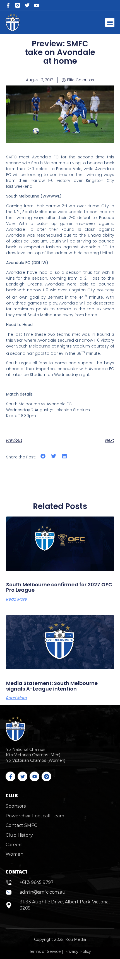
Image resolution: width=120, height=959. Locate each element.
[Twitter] (27, 5)
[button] (109, 22)
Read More (16, 599)
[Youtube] (34, 776)
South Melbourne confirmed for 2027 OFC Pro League (59, 587)
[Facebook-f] (8, 5)
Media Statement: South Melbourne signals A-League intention (52, 686)
